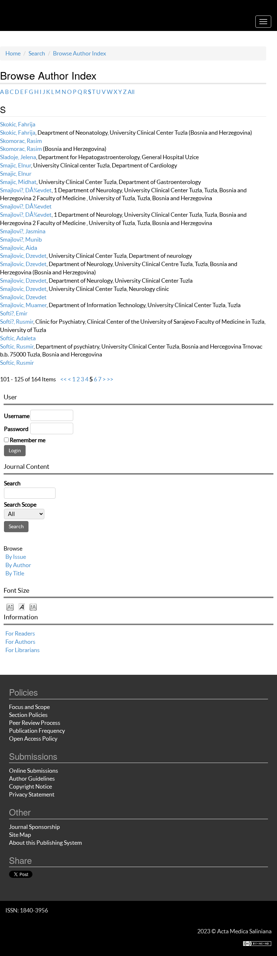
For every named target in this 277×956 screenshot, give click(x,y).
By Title (14, 573)
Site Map (20, 834)
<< (63, 379)
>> (110, 379)
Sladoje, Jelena (18, 157)
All (131, 92)
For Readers (20, 633)
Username (17, 416)
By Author (18, 565)
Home (13, 53)
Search (36, 53)
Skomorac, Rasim (21, 141)
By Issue (15, 556)
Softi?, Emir (13, 313)
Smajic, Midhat (18, 182)
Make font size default (21, 606)
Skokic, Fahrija (17, 124)
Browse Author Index (79, 53)
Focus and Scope (29, 707)
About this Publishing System (45, 842)
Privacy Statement (31, 794)
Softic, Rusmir (17, 346)
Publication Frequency (37, 730)
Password (16, 429)
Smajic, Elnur (15, 165)
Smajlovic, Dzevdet (23, 255)
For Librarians (22, 650)
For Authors (20, 641)
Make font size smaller (10, 606)
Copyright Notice (30, 786)
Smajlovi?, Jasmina (22, 231)
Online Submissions (33, 770)
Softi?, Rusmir (16, 321)
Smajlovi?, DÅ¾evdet (26, 190)
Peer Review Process (34, 722)
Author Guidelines (32, 778)
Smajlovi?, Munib (21, 239)
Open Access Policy (33, 738)
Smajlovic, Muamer (23, 305)
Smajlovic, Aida (18, 247)
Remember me (27, 440)
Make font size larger (33, 606)
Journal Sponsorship (34, 826)
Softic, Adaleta (18, 338)
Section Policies (28, 715)
